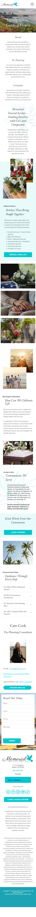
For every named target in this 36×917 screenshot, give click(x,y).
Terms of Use (18, 894)
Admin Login (27, 894)
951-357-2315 (18, 770)
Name (5, 703)
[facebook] (13, 792)
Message (6, 727)
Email (5, 711)
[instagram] (18, 792)
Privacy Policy (9, 894)
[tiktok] (28, 792)
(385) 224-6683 (25, 682)
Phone (5, 719)
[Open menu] (32, 4)
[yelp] (8, 792)
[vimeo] (23, 792)
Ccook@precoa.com (17, 668)
